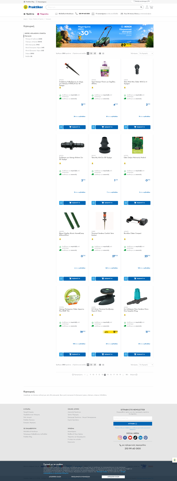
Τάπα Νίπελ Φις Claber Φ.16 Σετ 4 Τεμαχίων (135, 82)
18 (117, 374)
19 (120, 374)
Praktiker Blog (30, 1)
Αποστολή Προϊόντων (74, 412)
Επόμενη (132, 374)
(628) (34, 39)
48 (95, 53)
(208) (30, 53)
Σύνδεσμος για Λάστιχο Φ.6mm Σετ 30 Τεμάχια (71, 158)
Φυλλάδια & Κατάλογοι (31, 431)
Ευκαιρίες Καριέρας (30, 422)
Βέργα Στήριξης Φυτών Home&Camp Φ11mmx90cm (71, 234)
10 (93, 374)
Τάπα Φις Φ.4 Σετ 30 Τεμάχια (102, 157)
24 (91, 53)
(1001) (34, 42)
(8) (29, 56)
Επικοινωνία (71, 442)
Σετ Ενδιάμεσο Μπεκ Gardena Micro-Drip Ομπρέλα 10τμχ (136, 310)
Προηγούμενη (78, 374)
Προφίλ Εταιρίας (29, 412)
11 (96, 374)
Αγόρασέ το (76, 127)
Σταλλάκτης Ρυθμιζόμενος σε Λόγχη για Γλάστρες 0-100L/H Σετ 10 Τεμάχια (71, 83)
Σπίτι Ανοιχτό (28, 417)
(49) (35, 47)
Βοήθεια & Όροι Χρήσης (75, 434)
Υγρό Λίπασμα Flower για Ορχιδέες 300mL (103, 82)
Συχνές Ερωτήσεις (73, 420)
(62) (35, 50)
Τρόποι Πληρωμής (73, 414)
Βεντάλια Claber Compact (132, 233)
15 (107, 374)
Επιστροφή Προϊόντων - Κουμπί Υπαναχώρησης (82, 417)
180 (127, 374)
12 (88, 53)
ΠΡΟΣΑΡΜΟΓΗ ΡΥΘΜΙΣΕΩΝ (80, 477)
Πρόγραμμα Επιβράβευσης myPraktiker (35, 434)
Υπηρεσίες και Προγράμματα (76, 437)
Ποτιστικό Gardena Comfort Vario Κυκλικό (103, 234)
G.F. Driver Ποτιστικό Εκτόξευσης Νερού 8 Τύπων (103, 310)
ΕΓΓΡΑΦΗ (131, 424)
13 (102, 374)
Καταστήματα (72, 431)
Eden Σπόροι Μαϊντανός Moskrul (135, 157)
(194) (32, 45)
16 (110, 374)
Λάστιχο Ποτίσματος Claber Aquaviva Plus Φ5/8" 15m (71, 310)
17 (114, 374)
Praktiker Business (29, 420)
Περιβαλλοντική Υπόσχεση (32, 414)
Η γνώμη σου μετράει (74, 439)
